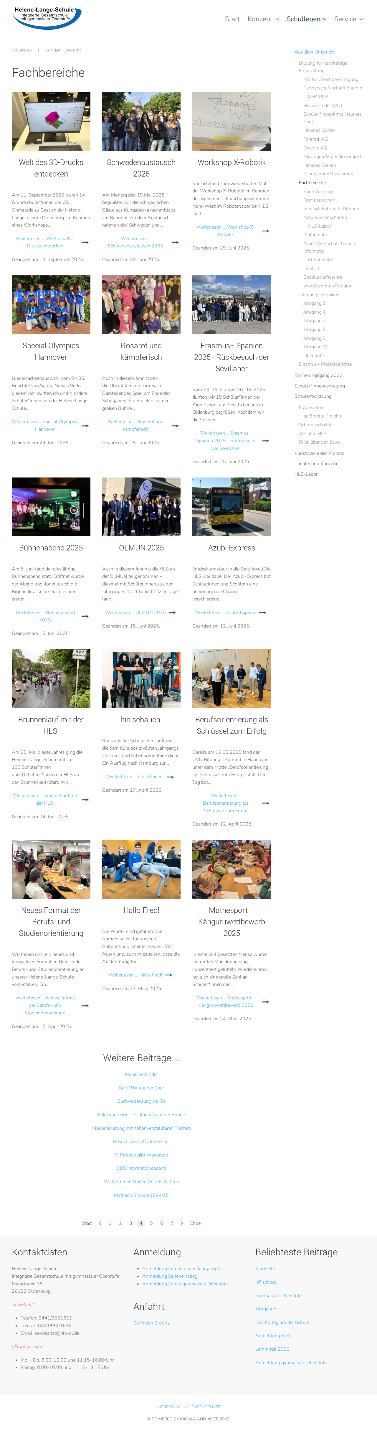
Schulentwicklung (313, 396)
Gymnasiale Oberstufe (278, 1295)
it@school (265, 1282)
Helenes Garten (319, 130)
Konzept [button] (260, 19)
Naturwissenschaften (325, 217)
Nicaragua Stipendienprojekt (332, 156)
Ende (195, 1223)
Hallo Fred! (141, 910)
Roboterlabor (321, 260)
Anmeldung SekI (272, 1335)
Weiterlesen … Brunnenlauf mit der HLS (45, 800)
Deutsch (311, 268)
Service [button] (345, 19)
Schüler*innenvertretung (320, 386)
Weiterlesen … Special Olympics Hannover (45, 425)
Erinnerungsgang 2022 (319, 375)
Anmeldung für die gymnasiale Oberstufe (185, 1284)
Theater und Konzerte (316, 463)
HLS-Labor (319, 226)
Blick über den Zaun (319, 442)
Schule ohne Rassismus (328, 174)
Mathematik (315, 235)
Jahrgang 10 (316, 347)
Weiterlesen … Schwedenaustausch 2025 (135, 242)
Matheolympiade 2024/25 (141, 1195)
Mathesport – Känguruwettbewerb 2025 (231, 922)
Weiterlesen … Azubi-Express (225, 612)
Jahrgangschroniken (319, 295)
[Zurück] (100, 1223)
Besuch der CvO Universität (141, 1141)
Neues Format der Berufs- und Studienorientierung (51, 922)
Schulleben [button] (303, 19)
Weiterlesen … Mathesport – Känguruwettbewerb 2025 (226, 1002)
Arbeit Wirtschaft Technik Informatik (329, 247)
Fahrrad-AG (315, 139)
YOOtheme (218, 1419)
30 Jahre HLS (313, 433)
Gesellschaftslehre (322, 277)
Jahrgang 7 (314, 320)
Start (232, 19)
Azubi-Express (231, 547)
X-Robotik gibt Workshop (141, 1155)
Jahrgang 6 (314, 312)
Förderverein (312, 407)
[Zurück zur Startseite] (47, 19)
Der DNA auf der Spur (141, 1088)
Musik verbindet (141, 1074)
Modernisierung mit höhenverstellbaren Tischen (141, 1128)
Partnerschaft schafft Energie (332, 88)
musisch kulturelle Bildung (331, 209)
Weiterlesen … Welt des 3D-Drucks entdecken (45, 242)
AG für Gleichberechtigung (330, 79)
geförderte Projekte (322, 416)
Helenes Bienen (319, 165)
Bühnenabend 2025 (51, 547)
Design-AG (315, 148)
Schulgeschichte (316, 425)
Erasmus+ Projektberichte (325, 364)
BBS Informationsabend (141, 1168)
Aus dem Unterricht (315, 52)
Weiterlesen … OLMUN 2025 (135, 612)
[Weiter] (182, 1223)
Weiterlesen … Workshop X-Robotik (225, 231)
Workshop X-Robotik (232, 162)
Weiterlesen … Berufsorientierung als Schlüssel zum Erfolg (226, 803)
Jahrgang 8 (314, 329)
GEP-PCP (318, 97)
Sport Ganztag (318, 191)
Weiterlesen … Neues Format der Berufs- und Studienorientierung (45, 1005)
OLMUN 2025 (141, 547)
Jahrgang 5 (314, 303)
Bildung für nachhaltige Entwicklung (323, 67)
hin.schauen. (141, 719)
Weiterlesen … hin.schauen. (135, 776)
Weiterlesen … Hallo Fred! (135, 975)
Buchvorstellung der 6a (141, 1101)
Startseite (265, 1268)
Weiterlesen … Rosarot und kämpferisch (135, 425)
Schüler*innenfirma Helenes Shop (332, 118)
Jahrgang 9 (314, 338)
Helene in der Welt (322, 105)
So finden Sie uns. (152, 1323)
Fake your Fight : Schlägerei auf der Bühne (141, 1114)
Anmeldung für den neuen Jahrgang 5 (181, 1268)
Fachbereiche (312, 182)
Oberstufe (313, 355)
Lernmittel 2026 (272, 1349)
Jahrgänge (265, 1309)
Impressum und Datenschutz (188, 1407)
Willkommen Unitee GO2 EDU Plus (141, 1182)
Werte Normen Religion (328, 286)
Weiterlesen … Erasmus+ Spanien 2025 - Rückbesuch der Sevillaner (225, 440)
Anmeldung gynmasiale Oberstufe (291, 1363)
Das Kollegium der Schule (282, 1322)
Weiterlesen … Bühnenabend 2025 (45, 616)
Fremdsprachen (319, 200)
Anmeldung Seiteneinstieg (169, 1276)
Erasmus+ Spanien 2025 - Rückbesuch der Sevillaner (231, 357)
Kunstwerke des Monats (319, 453)
